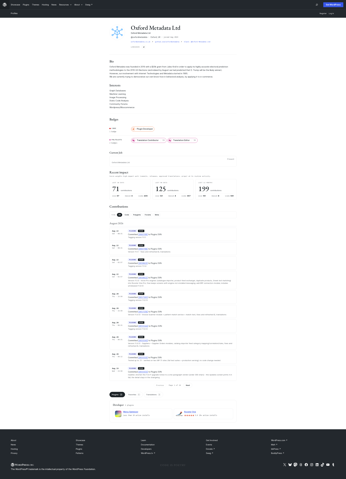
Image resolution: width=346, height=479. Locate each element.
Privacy (14, 453)
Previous (160, 385)
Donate (210, 449)
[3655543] (143, 340)
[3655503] (143, 372)
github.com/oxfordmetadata (167, 42)
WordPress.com (279, 440)
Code (127, 215)
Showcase (80, 440)
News (13, 444)
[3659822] (143, 277)
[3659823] (143, 263)
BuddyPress (277, 453)
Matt (274, 444)
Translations (153, 394)
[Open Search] (317, 4)
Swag (209, 453)
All (120, 215)
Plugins (117, 394)
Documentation (148, 444)
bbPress (276, 449)
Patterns (79, 453)
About (13, 440)
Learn (143, 440)
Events (209, 444)
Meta (157, 215)
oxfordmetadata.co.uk (141, 42)
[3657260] (143, 297)
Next (188, 385)
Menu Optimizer (130, 412)
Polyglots (137, 215)
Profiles (14, 13)
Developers (146, 449)
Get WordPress (333, 5)
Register (323, 13)
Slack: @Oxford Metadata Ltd (197, 42)
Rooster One (190, 412)
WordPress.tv (148, 453)
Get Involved (212, 440)
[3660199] (143, 234)
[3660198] (143, 249)
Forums (148, 215)
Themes (79, 444)
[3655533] (143, 357)
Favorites (133, 394)
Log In (331, 13)
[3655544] (143, 326)
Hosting (14, 449)
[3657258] (143, 312)
